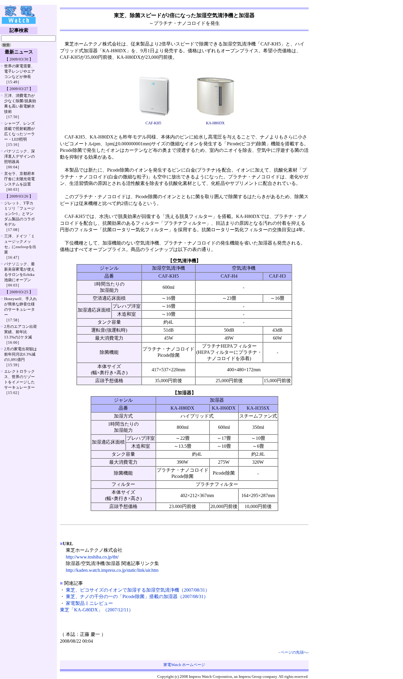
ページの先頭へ (294, 652)
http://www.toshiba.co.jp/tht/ (92, 556)
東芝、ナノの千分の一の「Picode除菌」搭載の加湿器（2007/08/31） (137, 596)
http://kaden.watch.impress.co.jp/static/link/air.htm (112, 570)
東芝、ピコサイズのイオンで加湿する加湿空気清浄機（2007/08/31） (138, 589)
